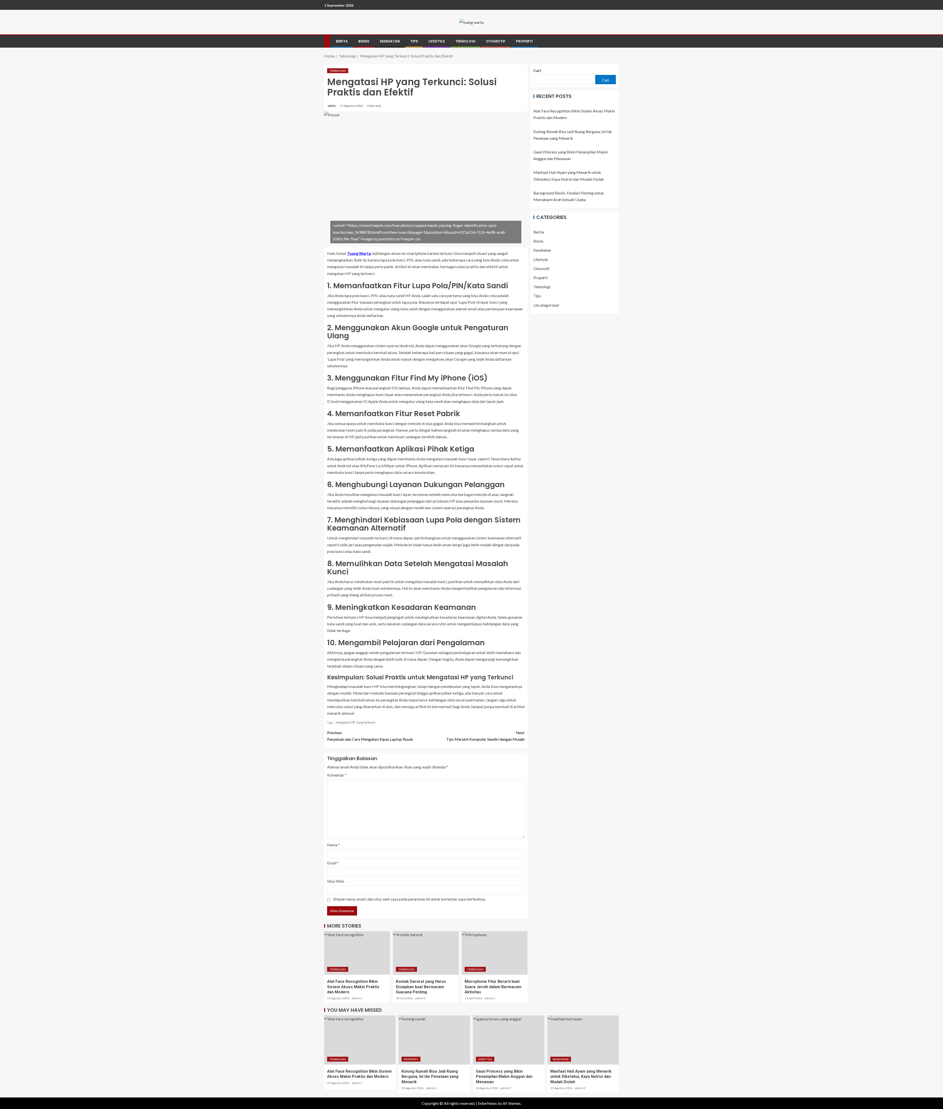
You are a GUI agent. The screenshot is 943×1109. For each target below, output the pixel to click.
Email (333, 863)
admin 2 (357, 998)
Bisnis (363, 41)
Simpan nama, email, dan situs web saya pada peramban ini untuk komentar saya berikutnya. (409, 899)
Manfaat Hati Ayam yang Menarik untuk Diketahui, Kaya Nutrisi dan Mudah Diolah (580, 1076)
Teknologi (465, 41)
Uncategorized (546, 304)
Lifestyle (437, 41)
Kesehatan (390, 41)
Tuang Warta (359, 253)
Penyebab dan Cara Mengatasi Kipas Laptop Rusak (370, 735)
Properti (524, 41)
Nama (333, 844)
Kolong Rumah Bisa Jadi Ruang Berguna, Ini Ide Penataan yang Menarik (430, 1076)
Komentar (337, 775)
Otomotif (495, 41)
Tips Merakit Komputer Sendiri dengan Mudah (485, 735)
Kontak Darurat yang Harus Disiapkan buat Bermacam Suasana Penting (421, 986)
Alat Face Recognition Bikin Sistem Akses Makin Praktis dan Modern (353, 986)
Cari (537, 70)
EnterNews (487, 1103)
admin (332, 106)
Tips (414, 41)
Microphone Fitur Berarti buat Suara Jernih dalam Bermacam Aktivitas (493, 986)
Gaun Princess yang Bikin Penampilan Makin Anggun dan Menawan (504, 1076)
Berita (342, 41)
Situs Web (335, 881)
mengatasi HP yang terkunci (355, 722)
